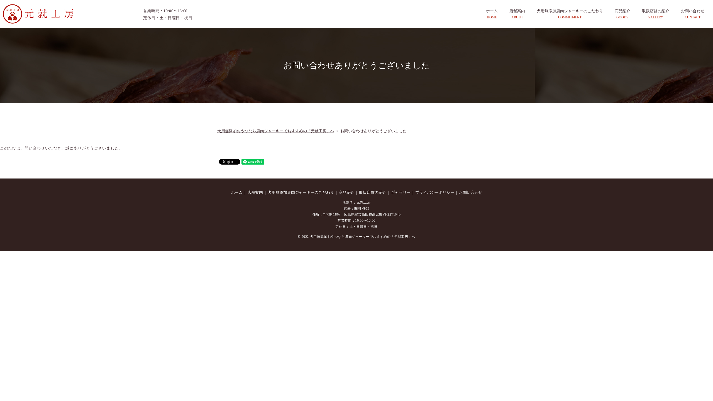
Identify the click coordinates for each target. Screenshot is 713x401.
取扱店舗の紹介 (655, 14)
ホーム (492, 14)
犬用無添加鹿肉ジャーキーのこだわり (570, 14)
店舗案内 (517, 14)
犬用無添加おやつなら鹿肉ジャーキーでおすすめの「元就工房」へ (275, 131)
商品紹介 (622, 14)
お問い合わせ (692, 14)
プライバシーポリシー (434, 192)
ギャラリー (401, 192)
